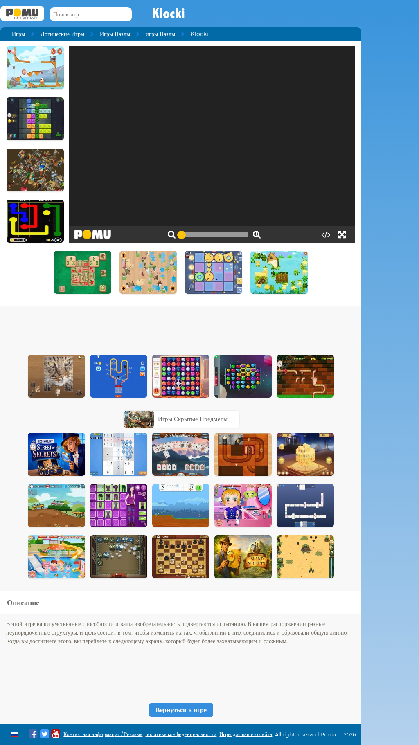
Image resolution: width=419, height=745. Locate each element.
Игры (18, 34)
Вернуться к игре (181, 710)
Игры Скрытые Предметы (193, 419)
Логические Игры (62, 34)
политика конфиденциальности (180, 734)
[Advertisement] (181, 328)
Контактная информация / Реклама (102, 734)
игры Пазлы (160, 34)
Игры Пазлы (115, 34)
